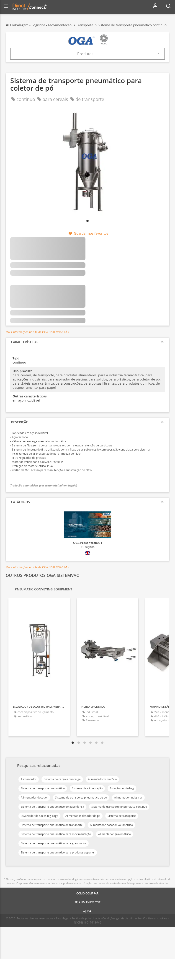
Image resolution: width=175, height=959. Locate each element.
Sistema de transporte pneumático (43, 788)
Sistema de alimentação (87, 788)
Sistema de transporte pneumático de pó (81, 797)
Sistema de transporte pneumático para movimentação (56, 834)
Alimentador (28, 779)
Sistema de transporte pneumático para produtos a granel (58, 852)
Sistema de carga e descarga (62, 779)
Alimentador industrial (128, 797)
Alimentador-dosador (34, 797)
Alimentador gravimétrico (114, 834)
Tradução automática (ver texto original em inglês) (43, 485)
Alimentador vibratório (102, 779)
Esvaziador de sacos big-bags (39, 816)
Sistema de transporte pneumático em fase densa (52, 807)
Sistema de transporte (122, 816)
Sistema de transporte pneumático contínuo (119, 807)
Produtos (85, 53)
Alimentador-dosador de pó (82, 816)
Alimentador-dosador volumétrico (111, 825)
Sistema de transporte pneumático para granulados (53, 843)
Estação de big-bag (122, 788)
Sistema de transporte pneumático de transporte (52, 825)
